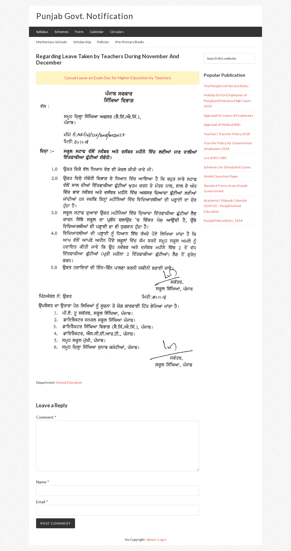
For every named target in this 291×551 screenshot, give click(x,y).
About (151, 539)
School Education (69, 382)
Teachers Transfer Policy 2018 (227, 134)
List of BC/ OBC (215, 158)
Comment (46, 417)
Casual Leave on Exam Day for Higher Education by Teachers (117, 77)
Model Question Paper (221, 176)
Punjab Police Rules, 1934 (223, 220)
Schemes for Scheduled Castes (227, 167)
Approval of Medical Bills (222, 124)
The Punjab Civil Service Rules (226, 86)
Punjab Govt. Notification (84, 16)
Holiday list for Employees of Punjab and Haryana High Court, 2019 (227, 100)
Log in (162, 539)
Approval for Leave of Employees (228, 115)
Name (42, 481)
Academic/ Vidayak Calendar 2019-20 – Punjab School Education (225, 206)
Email (42, 501)
